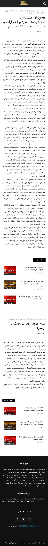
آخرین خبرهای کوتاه (31, 11)
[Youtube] (29, 519)
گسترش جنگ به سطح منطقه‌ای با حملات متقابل (31, 297)
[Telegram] (23, 519)
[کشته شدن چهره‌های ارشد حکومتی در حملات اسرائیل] (10, 270)
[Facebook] (17, 519)
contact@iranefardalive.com (28, 526)
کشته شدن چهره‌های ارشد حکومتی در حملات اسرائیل (33, 268)
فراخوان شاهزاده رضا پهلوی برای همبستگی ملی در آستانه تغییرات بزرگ (31, 284)
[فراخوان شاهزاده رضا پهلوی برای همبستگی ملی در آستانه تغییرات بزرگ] (10, 284)
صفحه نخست (42, 11)
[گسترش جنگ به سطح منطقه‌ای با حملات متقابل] (10, 300)
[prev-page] (39, 309)
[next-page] (43, 309)
